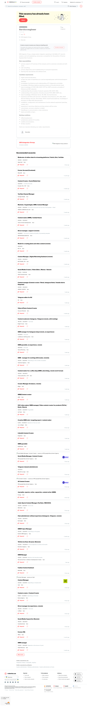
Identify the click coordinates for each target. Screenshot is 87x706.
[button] (77, 674)
